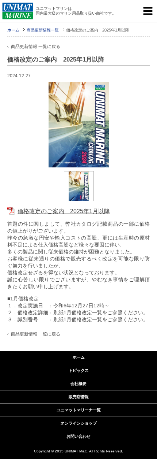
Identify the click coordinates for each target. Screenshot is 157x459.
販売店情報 (79, 397)
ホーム (13, 30)
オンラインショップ (79, 423)
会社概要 (78, 383)
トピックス (79, 370)
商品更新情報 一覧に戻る (35, 46)
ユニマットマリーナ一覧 (79, 410)
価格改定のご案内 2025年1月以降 (64, 211)
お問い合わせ (78, 436)
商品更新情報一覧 (43, 30)
